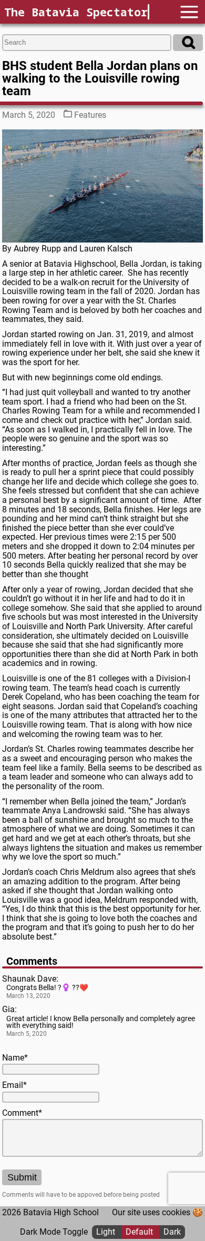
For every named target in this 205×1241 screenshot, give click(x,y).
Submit (22, 1177)
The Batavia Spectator (76, 11)
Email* (14, 1085)
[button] (189, 12)
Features (90, 115)
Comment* (22, 1113)
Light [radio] (106, 1232)
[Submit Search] (188, 42)
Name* (15, 1058)
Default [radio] (140, 1232)
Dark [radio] (172, 1232)
